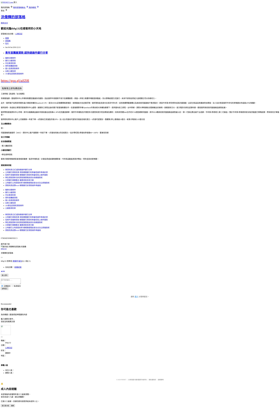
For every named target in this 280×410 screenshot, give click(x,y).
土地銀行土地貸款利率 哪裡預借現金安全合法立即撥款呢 (27, 183)
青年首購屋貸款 (11, 66)
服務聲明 (161, 379)
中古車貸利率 (10, 63)
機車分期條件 (10, 58)
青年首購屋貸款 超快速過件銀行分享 (26, 52)
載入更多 (4, 275)
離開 (12, 406)
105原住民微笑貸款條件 (14, 74)
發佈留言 (4, 288)
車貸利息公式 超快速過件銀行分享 (18, 170)
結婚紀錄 (17, 267)
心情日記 (18, 34)
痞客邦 (15, 261)
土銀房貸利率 (10, 208)
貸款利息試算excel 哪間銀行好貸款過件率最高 (23, 185)
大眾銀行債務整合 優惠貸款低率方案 (19, 180)
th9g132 (4, 249)
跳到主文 (4, 23)
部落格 (7, 41)
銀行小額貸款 (10, 61)
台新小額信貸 (10, 71)
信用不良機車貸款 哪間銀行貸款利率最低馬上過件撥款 (26, 175)
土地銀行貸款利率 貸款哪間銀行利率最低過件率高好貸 (26, 172)
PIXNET (123, 379)
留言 (20, 261)
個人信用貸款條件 (12, 68)
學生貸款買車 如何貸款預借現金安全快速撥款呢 (23, 177)
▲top (3, 271)
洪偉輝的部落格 (13, 17)
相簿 (7, 38)
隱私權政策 (152, 379)
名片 (7, 43)
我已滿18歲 (5, 406)
